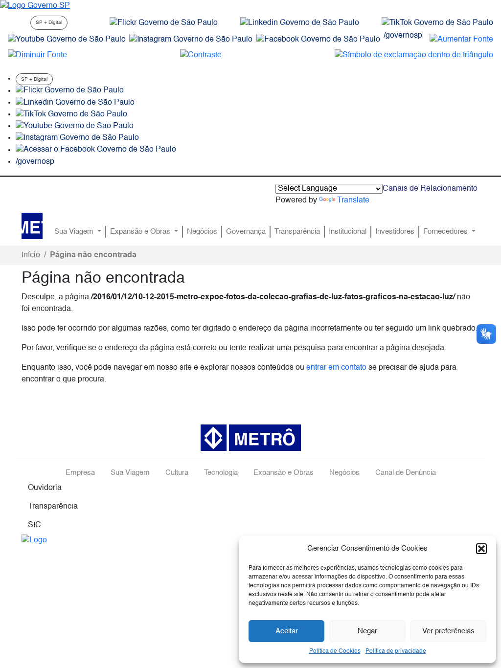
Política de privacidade (395, 651)
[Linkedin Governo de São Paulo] (75, 103)
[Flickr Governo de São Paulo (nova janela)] (164, 23)
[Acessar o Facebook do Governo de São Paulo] (96, 150)
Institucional (347, 232)
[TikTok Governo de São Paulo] (71, 114)
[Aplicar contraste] (201, 55)
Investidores (394, 232)
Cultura (176, 473)
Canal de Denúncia (405, 473)
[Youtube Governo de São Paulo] (75, 126)
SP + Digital (49, 22)
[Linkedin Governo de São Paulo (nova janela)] (299, 23)
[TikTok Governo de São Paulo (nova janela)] (437, 23)
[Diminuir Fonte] (37, 55)
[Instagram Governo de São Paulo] (190, 39)
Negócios (202, 232)
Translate (353, 200)
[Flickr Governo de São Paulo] (70, 91)
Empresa (80, 473)
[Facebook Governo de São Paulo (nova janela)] (318, 39)
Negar (367, 631)
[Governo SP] (35, 6)
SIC (34, 525)
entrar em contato (336, 368)
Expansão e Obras (141, 232)
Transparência (297, 232)
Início (31, 255)
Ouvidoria (45, 488)
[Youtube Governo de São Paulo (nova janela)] (67, 39)
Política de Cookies (335, 651)
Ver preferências (448, 631)
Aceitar (286, 631)
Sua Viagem (74, 232)
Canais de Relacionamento (430, 189)
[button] (481, 549)
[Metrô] (32, 226)
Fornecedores (446, 232)
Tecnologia (221, 473)
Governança (246, 232)
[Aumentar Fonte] (461, 39)
